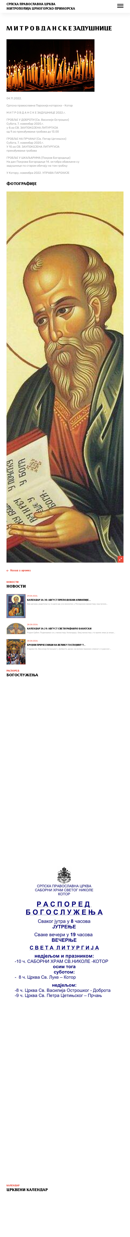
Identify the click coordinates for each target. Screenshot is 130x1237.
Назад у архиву (20, 570)
